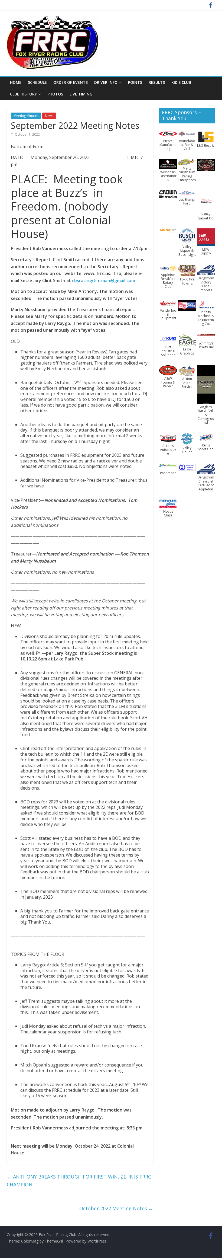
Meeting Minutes (26, 115)
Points (135, 82)
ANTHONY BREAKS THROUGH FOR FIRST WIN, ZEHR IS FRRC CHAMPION (79, 1180)
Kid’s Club (181, 82)
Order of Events (70, 82)
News (49, 115)
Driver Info (105, 82)
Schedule (37, 82)
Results (157, 82)
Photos (55, 94)
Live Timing (81, 94)
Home (15, 82)
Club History (23, 94)
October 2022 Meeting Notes (116, 1208)
